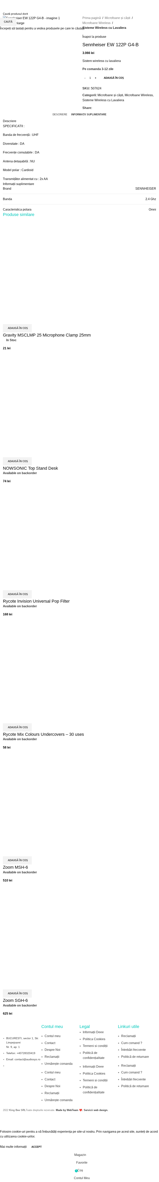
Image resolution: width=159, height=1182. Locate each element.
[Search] (154, 4)
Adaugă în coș (114, 77)
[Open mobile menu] (4, 4)
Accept (36, 1146)
